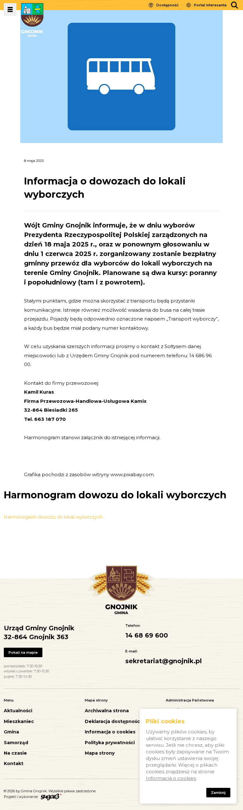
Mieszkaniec (19, 721)
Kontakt (13, 763)
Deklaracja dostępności (113, 721)
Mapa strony (100, 753)
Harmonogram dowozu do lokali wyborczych (53, 517)
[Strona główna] (32, 20)
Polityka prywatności (110, 742)
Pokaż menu (10, 9)
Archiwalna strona (107, 710)
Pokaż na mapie (23, 652)
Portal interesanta (210, 5)
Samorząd (16, 742)
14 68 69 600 (146, 635)
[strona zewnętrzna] (50, 796)
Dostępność (167, 5)
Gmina (11, 732)
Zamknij (218, 792)
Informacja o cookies (110, 732)
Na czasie (15, 753)
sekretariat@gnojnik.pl (163, 661)
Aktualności (18, 710)
